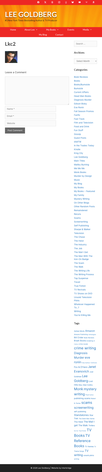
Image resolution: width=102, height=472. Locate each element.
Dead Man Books (82, 96)
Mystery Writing (81, 199)
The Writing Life (82, 270)
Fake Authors (86, 363)
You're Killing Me (82, 315)
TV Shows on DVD (83, 293)
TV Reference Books (82, 440)
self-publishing (80, 411)
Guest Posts (80, 138)
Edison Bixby (80, 103)
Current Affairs (81, 92)
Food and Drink (81, 126)
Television (79, 233)
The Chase (79, 237)
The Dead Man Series (87, 419)
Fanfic (77, 115)
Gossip (77, 134)
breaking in (91, 341)
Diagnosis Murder (83, 100)
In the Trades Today (84, 145)
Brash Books (80, 340)
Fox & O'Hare (80, 367)
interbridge (66, 468)
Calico (76, 344)
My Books (51, 29)
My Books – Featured (84, 191)
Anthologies (92, 334)
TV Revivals (80, 289)
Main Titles (79, 160)
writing (76, 459)
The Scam (79, 263)
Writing (77, 311)
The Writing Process (84, 274)
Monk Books (80, 172)
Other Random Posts (84, 206)
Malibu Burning (81, 164)
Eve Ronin (79, 107)
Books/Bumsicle (82, 84)
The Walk (78, 267)
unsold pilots (88, 455)
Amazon (90, 330)
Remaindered (80, 210)
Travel (77, 282)
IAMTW (77, 142)
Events (70, 29)
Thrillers (91, 425)
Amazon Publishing (81, 334)
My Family (79, 195)
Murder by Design (83, 176)
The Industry (80, 244)
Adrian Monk (79, 331)
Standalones (81, 415)
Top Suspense (81, 278)
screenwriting (84, 407)
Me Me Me (79, 168)
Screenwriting (81, 221)
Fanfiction (94, 363)
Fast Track (79, 119)
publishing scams (82, 398)
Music (77, 180)
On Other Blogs (81, 202)
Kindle (77, 149)
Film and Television (83, 122)
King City (78, 153)
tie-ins (76, 431)
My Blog (43, 34)
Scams (77, 218)
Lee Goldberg (31, 14)
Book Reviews (81, 77)
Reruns (77, 214)
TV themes (89, 446)
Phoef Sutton (89, 395)
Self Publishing (81, 225)
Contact (59, 34)
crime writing (85, 348)
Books (77, 81)
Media (86, 29)
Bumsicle (78, 88)
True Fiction (80, 286)
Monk (78, 389)
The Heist (79, 241)
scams (86, 402)
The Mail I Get (81, 252)
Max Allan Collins (86, 385)
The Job (78, 248)
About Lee (30, 29)
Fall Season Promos (84, 111)
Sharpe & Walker (82, 229)
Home (13, 29)
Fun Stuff (78, 130)
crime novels (83, 344)
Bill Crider (78, 337)
